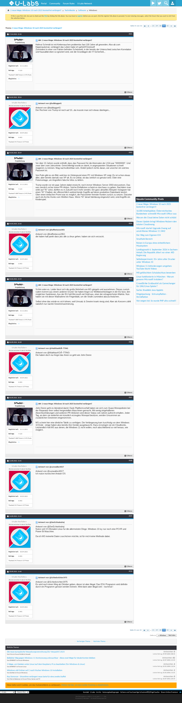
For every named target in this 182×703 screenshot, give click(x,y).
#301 (130, 34)
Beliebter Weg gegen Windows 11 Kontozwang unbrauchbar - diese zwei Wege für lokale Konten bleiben (51, 658)
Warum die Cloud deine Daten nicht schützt (156, 218)
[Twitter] (159, 3)
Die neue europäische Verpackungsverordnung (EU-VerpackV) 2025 (36, 652)
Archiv (98, 692)
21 (153, 26)
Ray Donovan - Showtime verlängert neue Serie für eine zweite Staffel (36, 677)
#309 (130, 516)
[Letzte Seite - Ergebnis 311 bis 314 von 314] (175, 26)
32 (167, 26)
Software (82, 10)
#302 (130, 97)
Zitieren (129, 92)
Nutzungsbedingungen (110, 692)
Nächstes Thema (99, 641)
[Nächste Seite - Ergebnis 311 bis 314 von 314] (171, 26)
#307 (130, 397)
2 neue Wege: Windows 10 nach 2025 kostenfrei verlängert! (35, 10)
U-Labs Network (84, 4)
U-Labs (92, 692)
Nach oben (171, 635)
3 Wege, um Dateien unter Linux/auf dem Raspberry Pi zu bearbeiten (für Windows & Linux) (46, 664)
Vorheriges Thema (83, 641)
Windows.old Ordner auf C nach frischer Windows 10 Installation (34, 670)
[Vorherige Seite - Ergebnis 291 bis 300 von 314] (148, 26)
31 (164, 26)
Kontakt (86, 692)
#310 (130, 571)
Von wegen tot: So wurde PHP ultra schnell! (156, 301)
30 (160, 26)
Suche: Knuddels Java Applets (149, 290)
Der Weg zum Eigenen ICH (148, 235)
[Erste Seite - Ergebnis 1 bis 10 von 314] (144, 26)
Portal (44, 4)
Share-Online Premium (169, 692)
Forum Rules (69, 4)
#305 (130, 279)
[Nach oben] (180, 692)
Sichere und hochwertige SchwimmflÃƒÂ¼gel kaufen (140, 692)
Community (54, 4)
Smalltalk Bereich (144, 239)
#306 (130, 342)
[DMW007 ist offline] (20, 53)
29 (157, 26)
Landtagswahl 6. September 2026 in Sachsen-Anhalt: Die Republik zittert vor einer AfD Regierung (157, 252)
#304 (130, 223)
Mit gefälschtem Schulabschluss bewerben (155, 273)
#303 (130, 152)
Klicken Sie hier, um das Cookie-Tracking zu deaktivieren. (85, 685)
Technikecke (70, 10)
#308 (130, 460)
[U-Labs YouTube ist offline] (20, 118)
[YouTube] (153, 3)
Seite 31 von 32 (136, 26)
